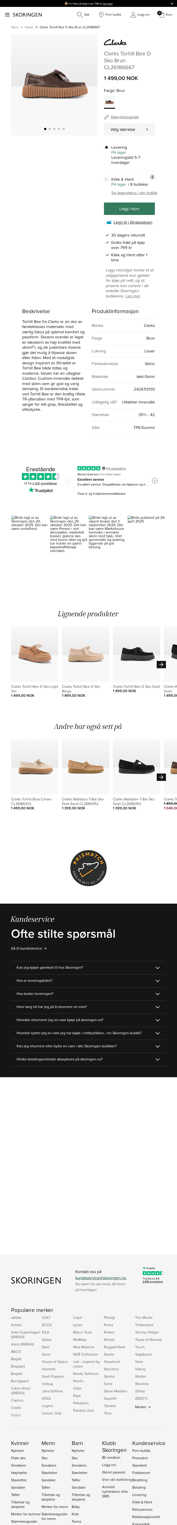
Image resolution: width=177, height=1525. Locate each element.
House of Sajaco (55, 1361)
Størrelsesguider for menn (54, 1516)
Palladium (81, 1403)
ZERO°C (141, 1398)
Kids (75, 1514)
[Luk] (172, 3)
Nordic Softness (85, 1373)
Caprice (17, 1400)
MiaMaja (79, 1339)
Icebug (47, 1383)
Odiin (77, 1388)
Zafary (140, 1391)
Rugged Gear (114, 1347)
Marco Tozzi (82, 1332)
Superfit (110, 1398)
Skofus (109, 1376)
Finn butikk (141, 1450)
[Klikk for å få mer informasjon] (152, 177)
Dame (29, 27)
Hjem (14, 27)
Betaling (139, 1487)
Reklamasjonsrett (146, 1516)
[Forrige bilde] (20, 85)
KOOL (46, 1398)
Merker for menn (54, 1506)
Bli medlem (111, 1457)
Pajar (77, 1395)
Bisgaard (18, 1366)
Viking (140, 1369)
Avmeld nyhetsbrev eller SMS (115, 1491)
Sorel (108, 1383)
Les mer (108, 4)
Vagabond (143, 1354)
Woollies (142, 1383)
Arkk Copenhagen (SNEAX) (25, 1334)
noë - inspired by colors (86, 1363)
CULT (46, 1317)
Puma (108, 1324)
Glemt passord (113, 1472)
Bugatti (17, 1373)
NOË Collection (85, 1354)
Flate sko (18, 1458)
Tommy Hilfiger (147, 1332)
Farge (109, 90)
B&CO (16, 1351)
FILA (45, 1332)
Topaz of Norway (148, 1339)
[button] (30, 538)
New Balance (83, 1347)
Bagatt (16, 1359)
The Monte (144, 1317)
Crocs (15, 1415)
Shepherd (112, 1361)
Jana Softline (52, 1391)
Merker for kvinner (26, 1514)
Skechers (111, 1369)
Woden (140, 1376)
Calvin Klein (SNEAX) (20, 1390)
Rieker (109, 1332)
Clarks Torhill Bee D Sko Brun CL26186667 (70, 27)
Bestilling (139, 1480)
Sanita (109, 1354)
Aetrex (16, 1324)
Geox (46, 1354)
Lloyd (77, 1317)
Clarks (16, 1407)
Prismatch (140, 1458)
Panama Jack (83, 1410)
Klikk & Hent (142, 1502)
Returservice (142, 1509)
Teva (107, 1413)
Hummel (49, 1369)
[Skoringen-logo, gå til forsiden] (27, 15)
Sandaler (18, 1487)
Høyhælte (19, 1472)
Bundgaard (20, 1381)
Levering (139, 1494)
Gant (46, 1347)
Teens (76, 1521)
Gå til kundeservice (26, 948)
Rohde (109, 1339)
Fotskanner (141, 1472)
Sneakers (18, 1465)
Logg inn (109, 1464)
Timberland (144, 1324)
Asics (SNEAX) (22, 1344)
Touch (140, 1347)
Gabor (47, 1339)
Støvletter (19, 1480)
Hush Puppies (53, 1376)
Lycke (77, 1324)
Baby (76, 1506)
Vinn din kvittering (117, 1479)
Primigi (109, 1317)
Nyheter (17, 1450)
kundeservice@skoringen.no (100, 1278)
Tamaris (110, 1405)
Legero (47, 1405)
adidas (16, 1317)
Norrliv (78, 1381)
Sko (44, 1458)
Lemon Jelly (52, 1413)
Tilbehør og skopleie (20, 1504)
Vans (139, 1361)
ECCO (47, 1324)
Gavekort (139, 1465)
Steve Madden (115, 1391)
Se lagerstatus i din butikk (134, 192)
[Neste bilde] (88, 85)
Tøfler (15, 1494)
